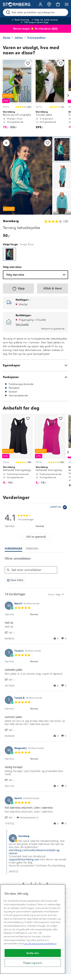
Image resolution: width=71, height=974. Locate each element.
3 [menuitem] (39, 883)
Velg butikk (22, 324)
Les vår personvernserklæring (40, 943)
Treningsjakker (36, 37)
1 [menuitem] (31, 883)
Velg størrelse (15, 274)
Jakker (19, 37)
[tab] (36, 536)
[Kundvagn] (58, 4)
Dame (6, 37)
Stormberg (11, 221)
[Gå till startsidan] (16, 4)
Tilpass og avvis (32, 962)
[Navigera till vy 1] (62, 149)
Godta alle (32, 953)
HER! (55, 28)
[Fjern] (63, 12)
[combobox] (56, 594)
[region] (32, 929)
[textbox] (65, 596)
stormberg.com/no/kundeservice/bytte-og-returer (34, 851)
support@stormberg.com (24, 859)
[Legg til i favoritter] (28, 63)
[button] (10, 632)
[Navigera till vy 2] (62, 176)
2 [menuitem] (35, 883)
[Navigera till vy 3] (62, 203)
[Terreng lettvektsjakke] (9, 254)
